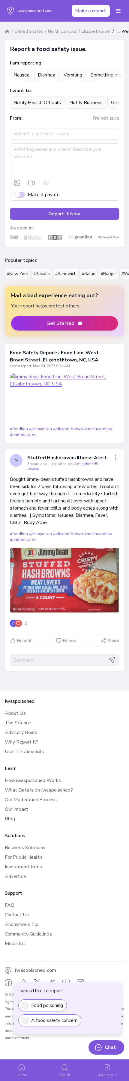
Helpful (24, 641)
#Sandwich (65, 274)
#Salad (88, 274)
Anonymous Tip (21, 924)
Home (21, 1075)
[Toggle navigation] (118, 11)
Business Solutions (25, 847)
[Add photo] (17, 183)
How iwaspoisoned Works (33, 780)
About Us (15, 713)
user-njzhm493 (86, 463)
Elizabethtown (96, 31)
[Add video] (31, 183)
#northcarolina (98, 429)
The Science (18, 723)
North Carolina (62, 31)
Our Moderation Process (31, 799)
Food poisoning (47, 1005)
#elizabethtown (68, 429)
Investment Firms (23, 867)
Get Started (60, 323)
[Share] (115, 457)
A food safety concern (54, 1020)
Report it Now (64, 214)
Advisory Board (21, 732)
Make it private (44, 194)
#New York (17, 274)
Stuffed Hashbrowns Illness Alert (66, 457)
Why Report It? (21, 742)
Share (113, 641)
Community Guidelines (28, 934)
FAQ (9, 905)
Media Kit (15, 943)
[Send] (112, 660)
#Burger (108, 274)
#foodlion (19, 429)
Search (64, 1075)
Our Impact (16, 809)
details (33, 468)
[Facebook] (8, 982)
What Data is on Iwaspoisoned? (39, 790)
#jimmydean (40, 429)
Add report (107, 1075)
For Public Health (23, 857)
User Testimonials (24, 751)
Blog (10, 819)
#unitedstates (23, 435)
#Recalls (41, 274)
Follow (69, 641)
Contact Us (17, 915)
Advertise (15, 876)
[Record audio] (46, 183)
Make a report (90, 10)
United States (29, 31)
